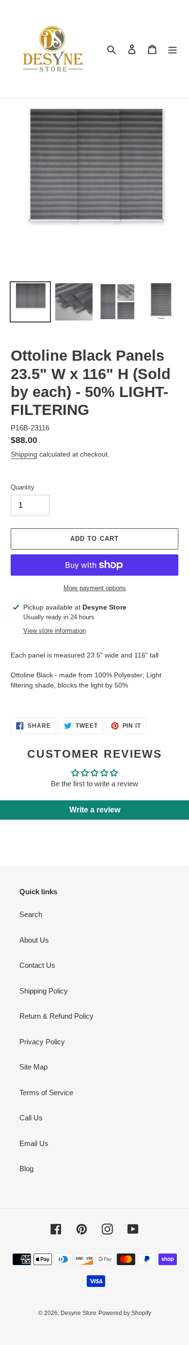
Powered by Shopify (124, 1313)
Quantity (22, 487)
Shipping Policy (43, 991)
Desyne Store (78, 1313)
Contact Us (37, 965)
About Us (34, 940)
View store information (54, 630)
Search (30, 914)
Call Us (31, 1118)
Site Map (33, 1067)
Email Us (33, 1143)
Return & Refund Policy (56, 1016)
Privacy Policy (42, 1042)
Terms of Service (46, 1092)
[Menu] (172, 49)
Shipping (24, 454)
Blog (26, 1168)
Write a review (94, 810)
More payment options (94, 588)
